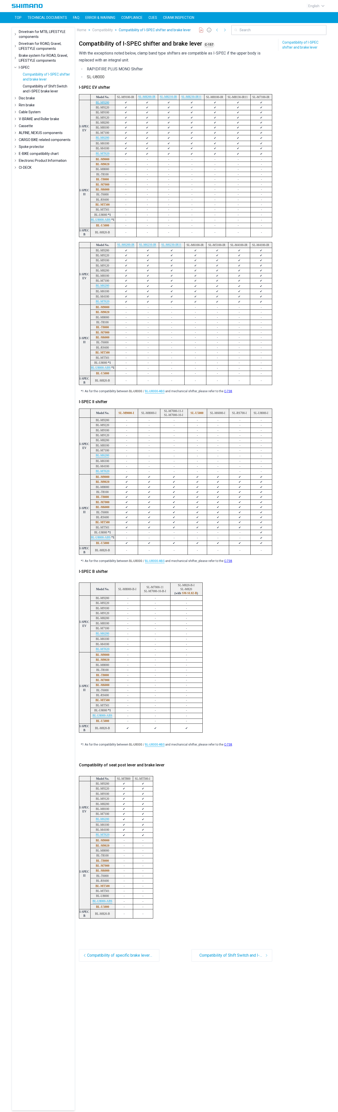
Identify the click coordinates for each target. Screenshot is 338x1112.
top (18, 18)
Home (81, 30)
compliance (132, 18)
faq (76, 18)
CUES (152, 18)
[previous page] (217, 30)
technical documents (47, 18)
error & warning (100, 18)
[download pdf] (201, 30)
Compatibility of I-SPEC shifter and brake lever (155, 30)
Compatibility (102, 30)
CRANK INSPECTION (178, 18)
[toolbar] (213, 30)
